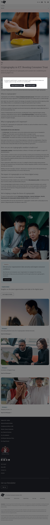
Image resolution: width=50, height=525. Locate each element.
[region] (25, 83)
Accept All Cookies (30, 85)
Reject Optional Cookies (17, 85)
